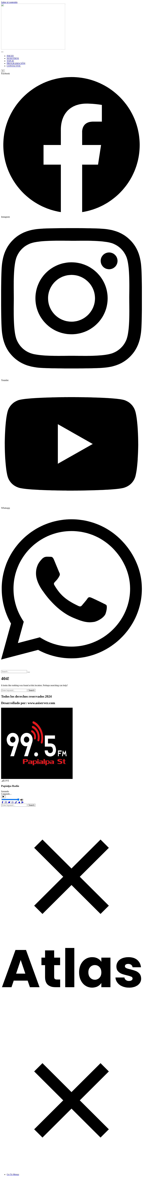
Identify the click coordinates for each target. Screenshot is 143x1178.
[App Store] (19, 802)
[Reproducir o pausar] (3, 796)
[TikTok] (16, 802)
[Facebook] (2, 802)
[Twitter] (9, 802)
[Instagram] (6, 802)
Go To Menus (13, 1174)
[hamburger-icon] (2, 51)
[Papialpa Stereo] (71, 987)
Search (31, 690)
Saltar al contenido (9, 2)
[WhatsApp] (13, 802)
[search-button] (29, 672)
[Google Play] (22, 802)
